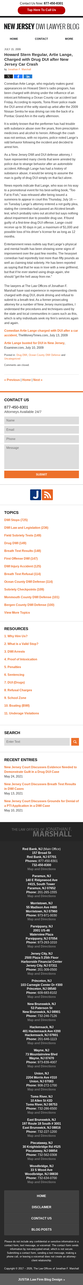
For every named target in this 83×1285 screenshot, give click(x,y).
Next (37, 380)
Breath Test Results (22, 550)
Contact (41, 38)
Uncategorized (12, 358)
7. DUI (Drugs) (14, 682)
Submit (41, 474)
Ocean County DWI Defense (44, 355)
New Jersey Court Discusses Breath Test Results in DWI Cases (40, 786)
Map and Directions (41, 869)
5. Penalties (12, 667)
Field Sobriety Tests (22, 535)
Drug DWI (21, 355)
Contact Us (41, 1218)
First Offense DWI (21, 558)
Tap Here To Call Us (41, 10)
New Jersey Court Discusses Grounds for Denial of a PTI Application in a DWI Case (41, 803)
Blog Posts (41, 1229)
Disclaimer (41, 1207)
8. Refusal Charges (18, 690)
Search (75, 742)
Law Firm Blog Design (40, 1279)
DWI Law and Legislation (26, 527)
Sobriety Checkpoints (24, 589)
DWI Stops (16, 520)
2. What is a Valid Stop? (21, 643)
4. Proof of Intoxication (20, 659)
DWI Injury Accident (22, 566)
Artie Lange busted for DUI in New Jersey (34, 343)
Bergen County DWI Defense (29, 605)
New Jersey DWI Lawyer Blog (41, 26)
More (69, 38)
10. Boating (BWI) (17, 705)
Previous (12, 380)
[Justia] (35, 494)
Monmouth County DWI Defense (31, 597)
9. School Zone (15, 698)
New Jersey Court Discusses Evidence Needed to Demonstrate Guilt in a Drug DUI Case (40, 769)
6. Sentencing (14, 674)
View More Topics (17, 612)
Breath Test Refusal (22, 574)
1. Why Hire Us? (16, 636)
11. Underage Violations (21, 713)
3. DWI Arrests (14, 651)
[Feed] (47, 494)
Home (14, 38)
